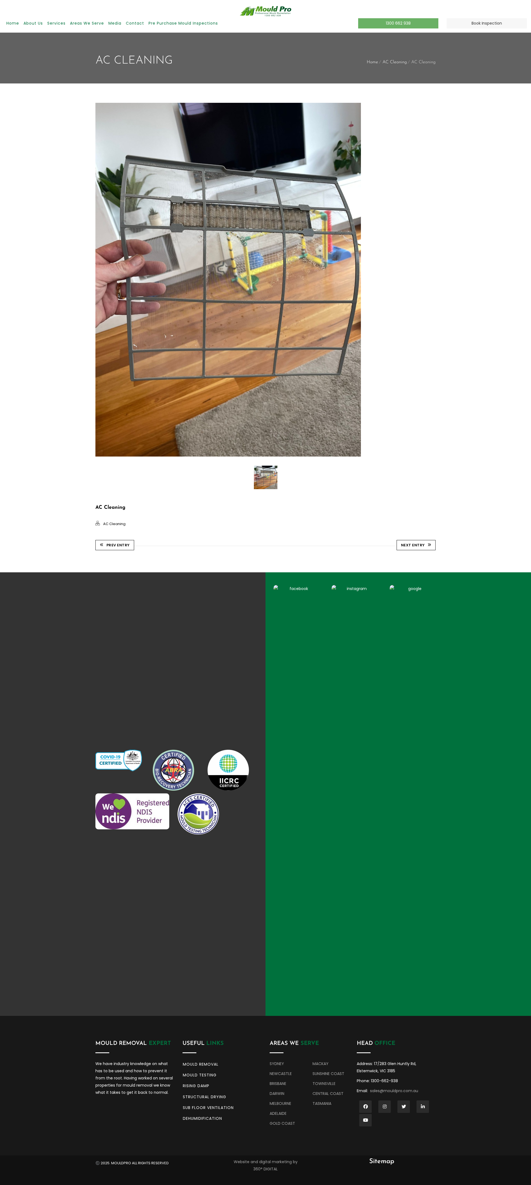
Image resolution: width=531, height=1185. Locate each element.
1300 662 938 (398, 23)
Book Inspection (487, 23)
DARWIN (277, 1093)
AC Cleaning (394, 62)
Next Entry (413, 545)
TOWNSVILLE (324, 1083)
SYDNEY (277, 1063)
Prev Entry (118, 545)
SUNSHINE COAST (328, 1073)
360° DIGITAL (265, 1169)
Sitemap (381, 1161)
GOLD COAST (283, 1123)
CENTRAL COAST (329, 1093)
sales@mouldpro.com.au (394, 1091)
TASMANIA (322, 1103)
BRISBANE (278, 1083)
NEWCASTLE (281, 1073)
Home (372, 62)
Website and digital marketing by (266, 1162)
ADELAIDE (278, 1113)
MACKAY (321, 1063)
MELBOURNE (282, 1103)
